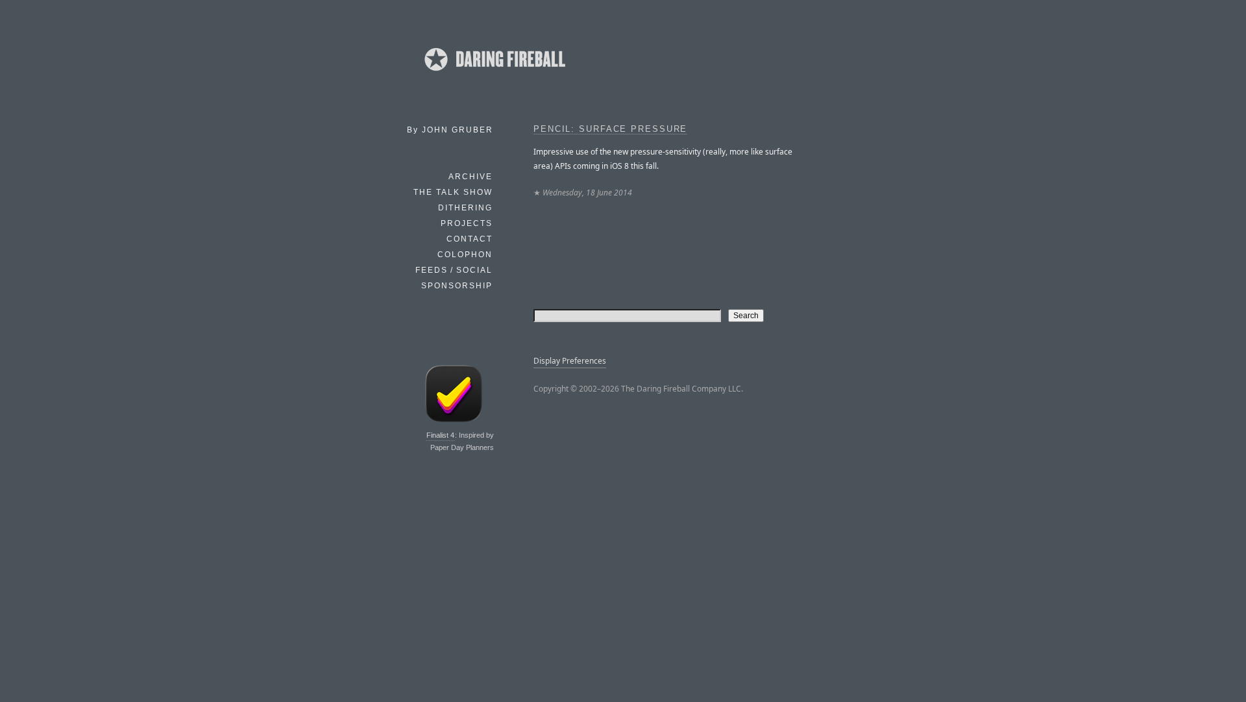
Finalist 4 (440, 435)
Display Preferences (569, 360)
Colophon (465, 254)
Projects (467, 223)
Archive (470, 176)
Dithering (465, 207)
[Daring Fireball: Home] (494, 75)
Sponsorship (457, 285)
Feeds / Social (454, 270)
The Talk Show (453, 192)
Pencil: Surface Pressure (610, 129)
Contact (469, 239)
